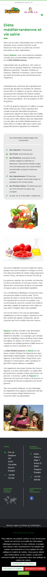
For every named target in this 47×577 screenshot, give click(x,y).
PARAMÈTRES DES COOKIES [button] (23, 564)
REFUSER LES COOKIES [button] (35, 569)
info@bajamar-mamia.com (23, 2)
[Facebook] (32, 503)
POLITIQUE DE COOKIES (12, 569)
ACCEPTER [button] (23, 573)
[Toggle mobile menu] (42, 15)
